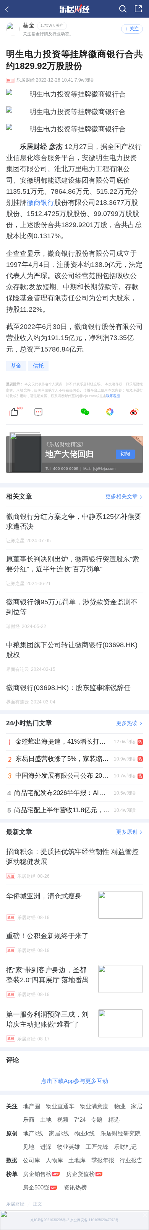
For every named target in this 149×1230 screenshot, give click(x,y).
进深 (46, 1147)
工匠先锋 (97, 1147)
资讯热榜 (75, 1187)
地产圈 (31, 1106)
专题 (96, 1120)
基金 (16, 366)
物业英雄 (68, 1147)
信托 (38, 366)
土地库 (77, 1160)
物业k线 (84, 1133)
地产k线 (33, 1133)
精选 (114, 1120)
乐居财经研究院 (120, 1133)
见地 (28, 1147)
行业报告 (131, 1160)
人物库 (54, 1160)
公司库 (31, 1160)
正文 (37, 1204)
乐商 (28, 1120)
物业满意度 (94, 1106)
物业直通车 (60, 1106)
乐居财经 (25, 80)
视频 (62, 1120)
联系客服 (113, 396)
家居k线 (59, 1133)
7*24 (80, 1120)
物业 (120, 1106)
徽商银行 (40, 202)
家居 (137, 1106)
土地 (46, 1120)
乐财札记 (125, 1147)
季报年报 (102, 1160)
